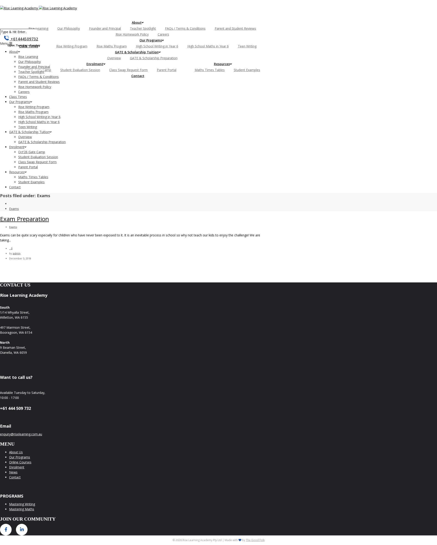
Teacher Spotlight (143, 28)
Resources (222, 64)
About (137, 22)
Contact (137, 76)
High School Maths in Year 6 (208, 46)
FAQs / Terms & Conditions (185, 28)
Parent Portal (166, 70)
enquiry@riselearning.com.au (21, 434)
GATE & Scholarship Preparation (154, 58)
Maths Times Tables (210, 70)
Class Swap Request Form (128, 70)
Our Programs (151, 40)
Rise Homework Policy (132, 34)
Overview (114, 58)
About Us (16, 452)
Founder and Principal (105, 28)
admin (16, 253)
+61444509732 (24, 38)
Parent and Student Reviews (235, 28)
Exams (14, 209)
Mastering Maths (21, 509)
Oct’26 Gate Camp (31, 152)
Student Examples (247, 70)
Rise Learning (38, 28)
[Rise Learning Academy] (38, 8)
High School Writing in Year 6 (157, 46)
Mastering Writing (22, 504)
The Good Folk (255, 540)
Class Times (18, 97)
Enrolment (94, 64)
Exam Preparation (24, 219)
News (13, 472)
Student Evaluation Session (80, 70)
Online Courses (20, 462)
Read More (20, 240)
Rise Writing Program (71, 46)
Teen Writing (247, 46)
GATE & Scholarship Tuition (137, 52)
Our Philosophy (68, 28)
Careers (163, 34)
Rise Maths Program (112, 46)
